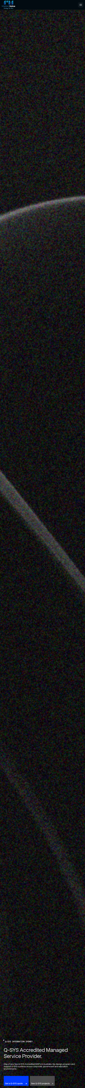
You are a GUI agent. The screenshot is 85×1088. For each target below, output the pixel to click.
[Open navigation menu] (80, 4)
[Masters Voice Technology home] (9, 5)
